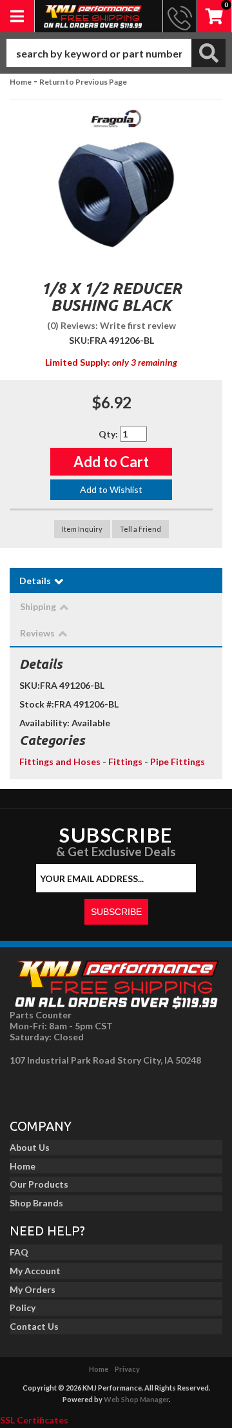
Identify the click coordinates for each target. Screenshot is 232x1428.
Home (21, 82)
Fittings (125, 761)
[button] (116, 53)
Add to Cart (111, 461)
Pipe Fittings (177, 761)
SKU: (79, 340)
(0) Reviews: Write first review (111, 325)
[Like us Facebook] (23, 1088)
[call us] (179, 16)
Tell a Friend (140, 529)
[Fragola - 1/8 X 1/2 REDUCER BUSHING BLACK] (116, 122)
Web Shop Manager (136, 1399)
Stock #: (36, 703)
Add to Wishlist (111, 489)
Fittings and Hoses (60, 761)
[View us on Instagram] (52, 1088)
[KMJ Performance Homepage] (93, 16)
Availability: (44, 722)
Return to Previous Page (83, 82)
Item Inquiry (82, 529)
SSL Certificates (34, 1419)
